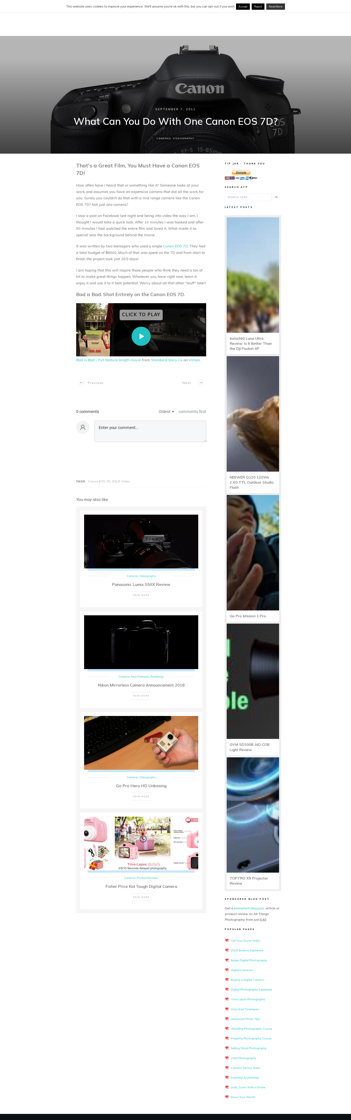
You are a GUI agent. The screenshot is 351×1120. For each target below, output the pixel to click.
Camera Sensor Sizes (245, 1068)
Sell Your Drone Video (245, 940)
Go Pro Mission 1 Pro (248, 616)
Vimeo (194, 360)
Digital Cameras (242, 970)
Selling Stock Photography (248, 1048)
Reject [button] (258, 6)
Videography (183, 138)
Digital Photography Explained (251, 989)
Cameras (164, 138)
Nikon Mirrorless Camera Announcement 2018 (141, 685)
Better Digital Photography (249, 960)
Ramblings (157, 676)
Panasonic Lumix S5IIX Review (141, 584)
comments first (192, 411)
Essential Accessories (245, 1077)
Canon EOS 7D (175, 246)
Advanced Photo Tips (245, 1019)
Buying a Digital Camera (247, 980)
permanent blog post (249, 908)
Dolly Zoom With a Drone (248, 1087)
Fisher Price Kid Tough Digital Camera (141, 886)
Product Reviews (147, 878)
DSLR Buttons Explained (247, 950)
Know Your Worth (243, 1097)
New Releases (140, 676)
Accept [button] (242, 6)
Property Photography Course (251, 1038)
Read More (276, 6)
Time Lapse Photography (248, 999)
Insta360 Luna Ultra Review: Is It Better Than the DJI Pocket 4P (251, 343)
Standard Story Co (167, 360)
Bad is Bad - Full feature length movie (108, 360)
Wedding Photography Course (251, 1029)
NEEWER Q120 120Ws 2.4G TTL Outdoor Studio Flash (252, 482)
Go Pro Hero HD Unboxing (141, 785)
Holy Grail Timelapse (245, 1009)
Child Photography (243, 1058)
